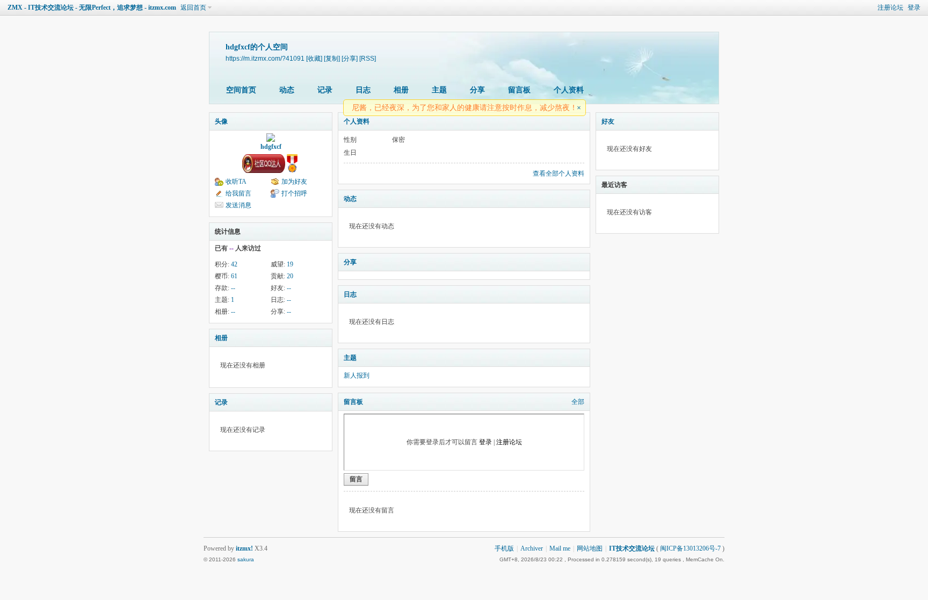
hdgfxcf (270, 146)
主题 (439, 90)
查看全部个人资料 (558, 173)
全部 (577, 402)
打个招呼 (294, 193)
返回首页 (193, 7)
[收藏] (314, 58)
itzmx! (244, 548)
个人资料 (569, 90)
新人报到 (356, 375)
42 (234, 264)
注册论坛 (890, 7)
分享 (477, 90)
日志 (363, 90)
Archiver (531, 548)
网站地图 (590, 548)
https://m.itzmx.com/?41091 (265, 58)
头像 (221, 121)
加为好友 (294, 181)
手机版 (504, 548)
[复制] (332, 58)
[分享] (350, 58)
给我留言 (238, 193)
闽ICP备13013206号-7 (690, 548)
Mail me (559, 548)
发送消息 (238, 205)
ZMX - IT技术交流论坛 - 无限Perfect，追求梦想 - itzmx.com (92, 7)
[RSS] (367, 58)
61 (234, 276)
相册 (401, 90)
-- (233, 288)
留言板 (519, 90)
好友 (607, 121)
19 (290, 264)
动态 (286, 90)
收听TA (236, 181)
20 (290, 276)
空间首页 (241, 90)
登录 (914, 7)
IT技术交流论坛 (632, 548)
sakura (245, 559)
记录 (324, 90)
